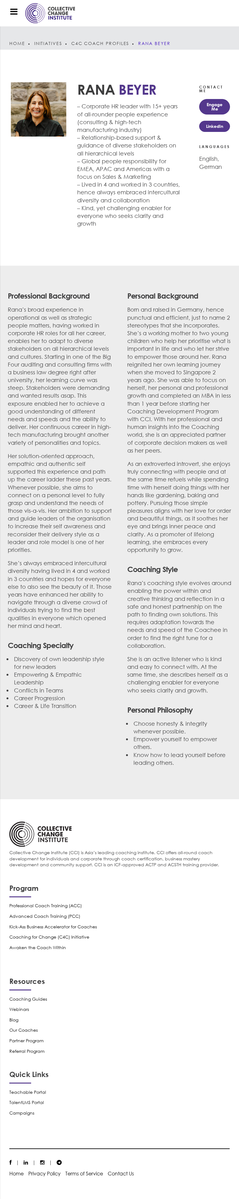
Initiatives (48, 43)
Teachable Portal (27, 1092)
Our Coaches (23, 1030)
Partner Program (26, 1040)
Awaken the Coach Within (37, 947)
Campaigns (21, 1113)
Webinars (19, 1009)
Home (17, 43)
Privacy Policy (44, 1173)
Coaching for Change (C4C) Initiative (49, 937)
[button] (214, 107)
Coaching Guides (28, 999)
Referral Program (27, 1051)
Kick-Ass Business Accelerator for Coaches (53, 926)
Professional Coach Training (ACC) (45, 905)
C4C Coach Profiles (100, 43)
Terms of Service (84, 1173)
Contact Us (121, 1173)
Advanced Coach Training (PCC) (44, 916)
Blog (13, 1019)
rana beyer (154, 43)
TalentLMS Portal (26, 1102)
